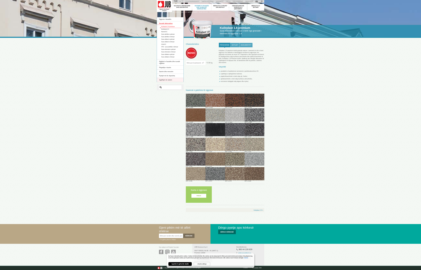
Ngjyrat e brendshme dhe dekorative (182, 6)
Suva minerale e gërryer (168, 49)
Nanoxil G (164, 31)
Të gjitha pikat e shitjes (168, 239)
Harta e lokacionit (261, 1)
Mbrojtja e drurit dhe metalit (220, 6)
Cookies (245, 267)
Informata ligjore (197, 267)
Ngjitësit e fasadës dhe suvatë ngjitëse (169, 62)
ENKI (260, 267)
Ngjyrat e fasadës (165, 19)
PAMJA (199, 196)
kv (180, 1)
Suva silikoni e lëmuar (167, 42)
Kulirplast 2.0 (165, 29)
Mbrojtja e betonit (256, 6)
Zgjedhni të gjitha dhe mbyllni (180, 264)
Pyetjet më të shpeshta (167, 76)
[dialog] (210, 260)
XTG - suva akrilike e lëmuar (169, 47)
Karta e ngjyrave (207, 1)
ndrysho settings (202, 264)
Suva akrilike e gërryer (168, 34)
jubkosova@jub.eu (244, 253)
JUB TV (228, 1)
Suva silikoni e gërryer (168, 39)
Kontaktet (219, 1)
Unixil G (163, 44)
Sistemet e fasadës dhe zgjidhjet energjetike (202, 7)
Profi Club (249, 1)
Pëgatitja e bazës (165, 67)
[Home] (173, 12)
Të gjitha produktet (192, 1)
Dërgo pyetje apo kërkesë (256, 1)
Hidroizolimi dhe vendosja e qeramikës (238, 7)
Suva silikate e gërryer (168, 54)
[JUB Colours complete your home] (164, 6)
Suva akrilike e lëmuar (168, 37)
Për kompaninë (238, 1)
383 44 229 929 (245, 249)
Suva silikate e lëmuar (167, 57)
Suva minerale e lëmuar (168, 52)
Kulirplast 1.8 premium (214, 12)
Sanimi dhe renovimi (166, 71)
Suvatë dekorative (166, 23)
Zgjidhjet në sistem (165, 80)
